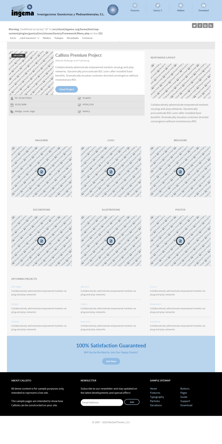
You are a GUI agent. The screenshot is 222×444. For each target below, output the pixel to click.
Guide (183, 397)
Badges (15, 304)
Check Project (66, 89)
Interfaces (155, 321)
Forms (153, 286)
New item (85, 321)
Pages (183, 392)
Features (155, 392)
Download (186, 405)
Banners (85, 286)
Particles (155, 401)
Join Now (111, 361)
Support (185, 401)
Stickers (15, 321)
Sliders (84, 304)
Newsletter (155, 304)
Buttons (185, 388)
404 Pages (16, 286)
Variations (156, 405)
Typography (157, 397)
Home (153, 388)
